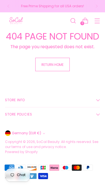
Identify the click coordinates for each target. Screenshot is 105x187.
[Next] (96, 6)
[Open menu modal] (97, 20)
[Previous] (8, 6)
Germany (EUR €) (26, 133)
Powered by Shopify (21, 151)
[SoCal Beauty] (16, 20)
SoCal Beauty (48, 141)
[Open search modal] (73, 20)
